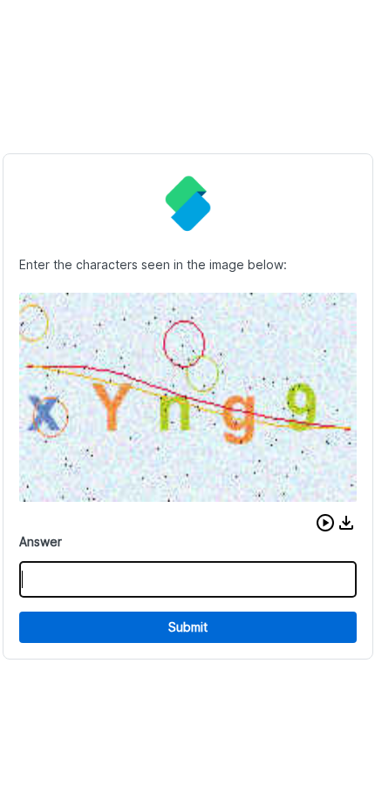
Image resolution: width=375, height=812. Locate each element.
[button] (325, 522)
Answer (40, 541)
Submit (188, 626)
